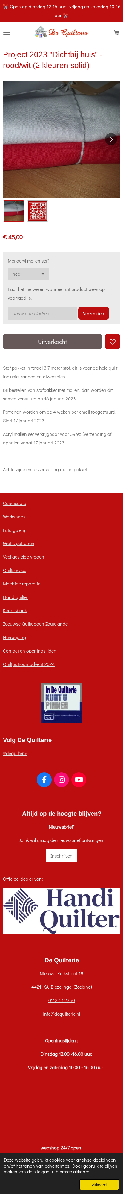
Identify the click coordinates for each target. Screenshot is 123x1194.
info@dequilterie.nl (61, 1014)
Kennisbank (15, 610)
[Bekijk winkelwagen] (116, 32)
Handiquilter (15, 597)
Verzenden (93, 313)
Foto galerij (14, 530)
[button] (13, 211)
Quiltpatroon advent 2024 (29, 664)
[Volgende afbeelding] (111, 139)
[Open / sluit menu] (6, 32)
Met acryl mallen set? (28, 260)
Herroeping (14, 637)
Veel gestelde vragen (23, 556)
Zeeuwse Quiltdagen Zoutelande (35, 623)
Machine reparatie (21, 583)
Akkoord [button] (99, 1184)
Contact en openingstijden (29, 650)
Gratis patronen (18, 543)
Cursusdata (14, 503)
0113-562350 (61, 1000)
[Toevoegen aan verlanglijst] (112, 341)
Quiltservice (14, 570)
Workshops (14, 516)
